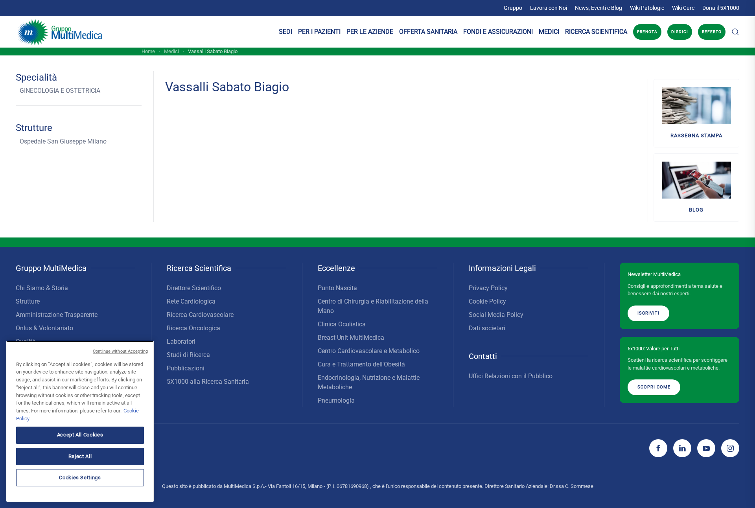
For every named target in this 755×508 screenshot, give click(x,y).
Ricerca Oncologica (193, 328)
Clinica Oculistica (342, 324)
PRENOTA (647, 31)
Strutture (28, 301)
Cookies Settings (80, 477)
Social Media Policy (496, 314)
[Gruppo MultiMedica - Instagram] (730, 448)
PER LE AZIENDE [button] (369, 31)
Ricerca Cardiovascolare (200, 314)
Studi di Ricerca (188, 355)
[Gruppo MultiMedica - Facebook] (658, 448)
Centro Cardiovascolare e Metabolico (369, 351)
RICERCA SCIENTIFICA (596, 31)
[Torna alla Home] (60, 32)
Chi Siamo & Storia (42, 288)
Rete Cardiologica (191, 301)
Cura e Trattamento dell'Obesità (361, 364)
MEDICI (549, 31)
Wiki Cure (683, 8)
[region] (80, 421)
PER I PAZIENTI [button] (319, 31)
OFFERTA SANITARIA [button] (428, 31)
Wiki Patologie (647, 8)
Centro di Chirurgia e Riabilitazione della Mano (373, 306)
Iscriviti (648, 313)
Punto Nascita (337, 288)
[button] (735, 32)
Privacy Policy (488, 288)
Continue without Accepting (120, 351)
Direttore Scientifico (194, 288)
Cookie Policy (487, 301)
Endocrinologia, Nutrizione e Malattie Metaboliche (369, 382)
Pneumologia (336, 400)
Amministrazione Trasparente (57, 314)
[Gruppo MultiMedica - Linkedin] (682, 448)
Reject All (80, 456)
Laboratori (181, 341)
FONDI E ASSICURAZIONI (498, 31)
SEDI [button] (285, 31)
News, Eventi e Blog (598, 8)
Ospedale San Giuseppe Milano (63, 141)
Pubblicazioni (185, 368)
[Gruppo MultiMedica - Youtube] (706, 448)
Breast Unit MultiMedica (351, 337)
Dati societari (487, 328)
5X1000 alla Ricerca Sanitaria (208, 381)
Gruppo (513, 8)
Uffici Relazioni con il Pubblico (510, 376)
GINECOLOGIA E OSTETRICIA (60, 90)
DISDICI (679, 31)
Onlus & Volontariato (44, 328)
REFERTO (712, 31)
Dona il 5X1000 (720, 8)
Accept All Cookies (80, 435)
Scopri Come (653, 387)
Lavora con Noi (548, 8)
